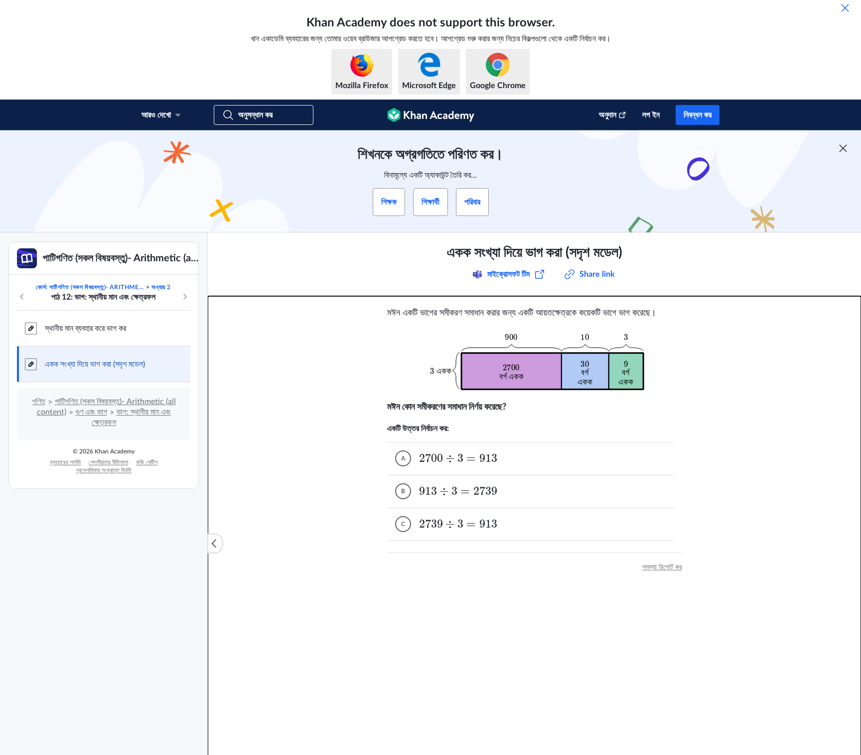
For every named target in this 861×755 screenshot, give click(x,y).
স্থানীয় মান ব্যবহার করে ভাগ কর (85, 328)
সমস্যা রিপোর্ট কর (662, 567)
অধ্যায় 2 (161, 287)
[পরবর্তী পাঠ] (185, 297)
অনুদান (607, 115)
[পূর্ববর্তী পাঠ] (22, 297)
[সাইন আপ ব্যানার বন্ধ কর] (843, 148)
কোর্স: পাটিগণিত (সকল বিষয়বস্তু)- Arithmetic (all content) (90, 287)
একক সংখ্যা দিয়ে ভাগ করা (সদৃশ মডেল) (95, 364)
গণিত (38, 402)
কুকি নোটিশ (146, 462)
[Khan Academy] (430, 115)
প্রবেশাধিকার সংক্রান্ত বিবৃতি (104, 470)
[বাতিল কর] (845, 8)
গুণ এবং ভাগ (91, 412)
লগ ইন (651, 115)
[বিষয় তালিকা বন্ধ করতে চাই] (215, 543)
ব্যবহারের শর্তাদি (65, 462)
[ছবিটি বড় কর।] (534, 360)
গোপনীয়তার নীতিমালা (108, 462)
